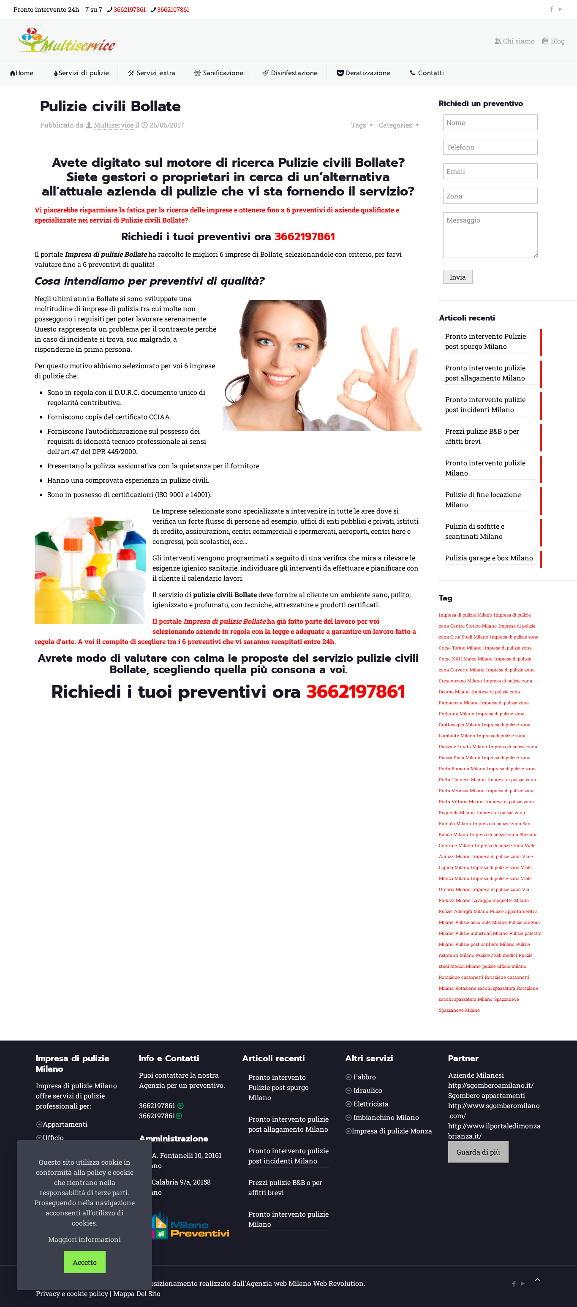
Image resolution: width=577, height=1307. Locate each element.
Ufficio (53, 1137)
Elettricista (371, 1103)
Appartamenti (65, 1124)
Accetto (85, 1262)
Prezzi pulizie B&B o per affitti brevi (482, 436)
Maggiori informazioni (84, 1239)
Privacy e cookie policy (72, 1293)
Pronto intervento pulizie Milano (485, 467)
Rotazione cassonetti (461, 977)
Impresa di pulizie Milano (465, 615)
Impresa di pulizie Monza (392, 1130)
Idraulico (368, 1090)
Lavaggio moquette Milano (500, 900)
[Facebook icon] (551, 9)
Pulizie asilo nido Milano (481, 922)
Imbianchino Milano (386, 1117)
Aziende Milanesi (476, 1075)
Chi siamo (518, 41)
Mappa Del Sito (137, 1293)
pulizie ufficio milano (504, 966)
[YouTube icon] (560, 9)
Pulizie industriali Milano (481, 933)
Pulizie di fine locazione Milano (483, 499)
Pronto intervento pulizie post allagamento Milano (485, 372)
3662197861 (130, 9)
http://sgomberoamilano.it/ (490, 1085)
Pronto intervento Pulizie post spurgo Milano (485, 341)
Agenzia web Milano (278, 1283)
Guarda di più (478, 1151)
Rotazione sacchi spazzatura (485, 988)
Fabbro (365, 1076)
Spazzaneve (506, 999)
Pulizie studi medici (496, 955)
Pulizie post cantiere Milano (484, 944)
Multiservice (113, 124)
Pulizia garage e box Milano (489, 557)
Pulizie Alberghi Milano (463, 911)
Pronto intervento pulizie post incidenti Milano (485, 404)
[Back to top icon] (537, 1279)
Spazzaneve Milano (459, 1010)
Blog (557, 41)
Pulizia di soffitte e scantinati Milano (474, 531)
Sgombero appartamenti (486, 1095)
